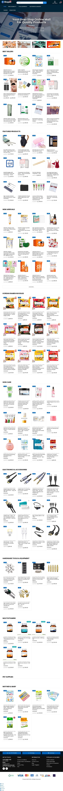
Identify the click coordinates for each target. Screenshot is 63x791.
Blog (33, 763)
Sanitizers (15, 731)
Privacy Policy (20, 765)
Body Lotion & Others (15, 453)
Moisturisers (27, 400)
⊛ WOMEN (5, 400)
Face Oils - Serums (57, 400)
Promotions (49, 766)
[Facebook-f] (4, 768)
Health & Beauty (50, 760)
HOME (5, 6)
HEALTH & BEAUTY (12, 6)
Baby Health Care (27, 731)
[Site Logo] (6, 2)
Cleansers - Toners (39, 400)
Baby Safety (11, 731)
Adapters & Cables (45, 514)
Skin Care (43, 453)
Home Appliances (16, 540)
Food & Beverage (50, 761)
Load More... (31, 286)
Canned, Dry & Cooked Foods (13, 311)
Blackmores (14, 636)
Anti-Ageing (56, 453)
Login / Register (35, 765)
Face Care (8, 400)
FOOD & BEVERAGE (23, 6)
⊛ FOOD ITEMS (6, 311)
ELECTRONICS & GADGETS (35, 6)
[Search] (45, 3)
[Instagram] (7, 768)
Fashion (48, 765)
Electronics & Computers (52, 763)
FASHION (5, 10)
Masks (40, 453)
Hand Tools (11, 576)
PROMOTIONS (12, 10)
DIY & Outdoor (29, 514)
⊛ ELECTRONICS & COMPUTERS (51, 488)
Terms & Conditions (22, 760)
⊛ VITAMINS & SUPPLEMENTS (8, 636)
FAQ (18, 766)
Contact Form (35, 761)
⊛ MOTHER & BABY (6, 731)
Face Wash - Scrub (13, 400)
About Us (34, 760)
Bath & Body (9, 453)
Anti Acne (52, 453)
